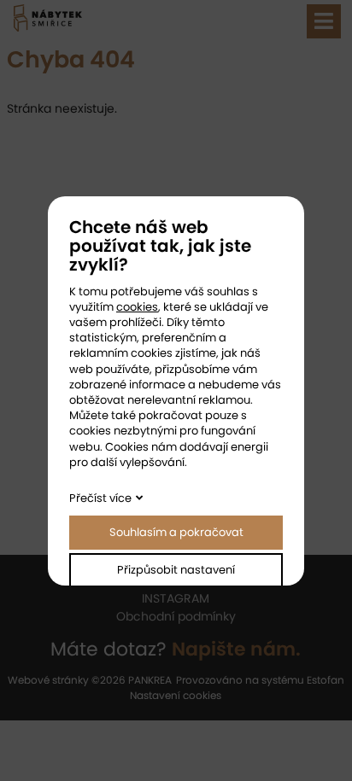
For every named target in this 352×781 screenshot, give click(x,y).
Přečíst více (100, 498)
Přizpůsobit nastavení (176, 570)
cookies (137, 307)
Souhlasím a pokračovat (176, 532)
